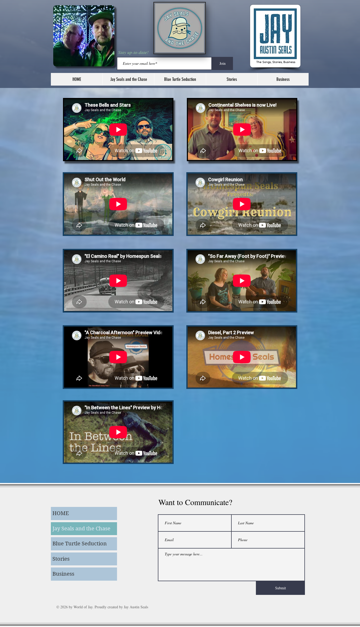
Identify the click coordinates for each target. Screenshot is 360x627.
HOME (60, 513)
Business (63, 574)
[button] (128, 79)
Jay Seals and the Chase (81, 529)
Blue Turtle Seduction (79, 544)
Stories (61, 559)
